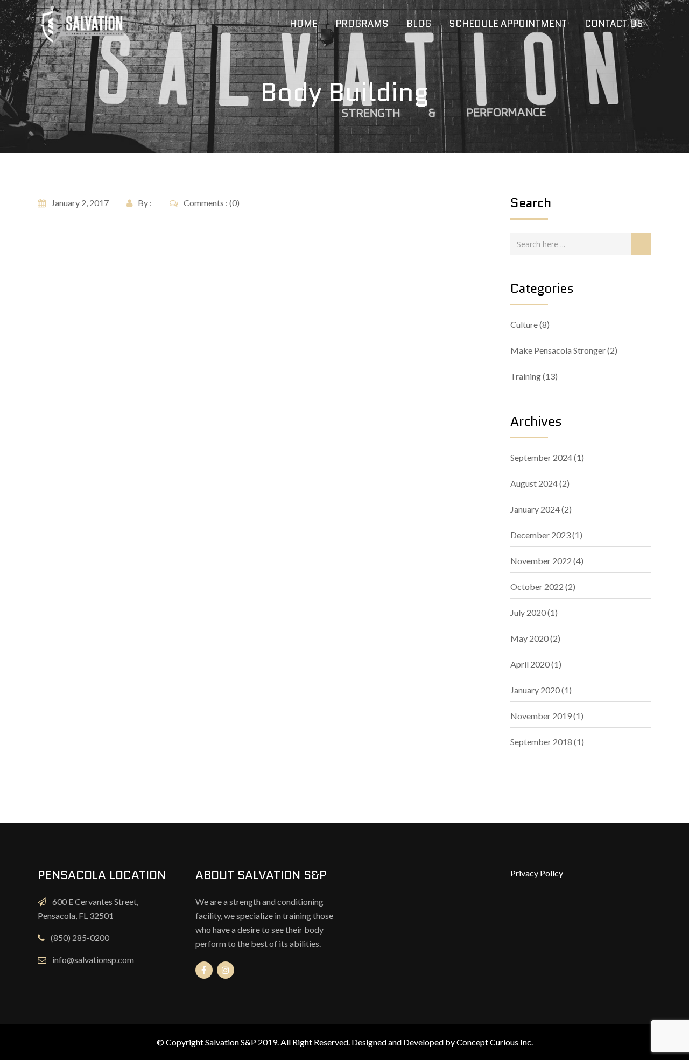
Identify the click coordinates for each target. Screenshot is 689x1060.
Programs (362, 23)
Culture (524, 324)
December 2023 (540, 535)
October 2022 (537, 586)
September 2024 (541, 457)
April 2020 (530, 664)
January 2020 (535, 690)
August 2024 (534, 483)
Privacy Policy (536, 873)
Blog (418, 23)
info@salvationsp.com (93, 959)
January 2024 (535, 509)
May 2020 (529, 638)
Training (525, 376)
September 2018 (541, 741)
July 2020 (528, 612)
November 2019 (541, 716)
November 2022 (541, 561)
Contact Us (614, 23)
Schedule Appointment (508, 23)
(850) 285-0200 (80, 937)
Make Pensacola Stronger (558, 350)
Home (304, 23)
